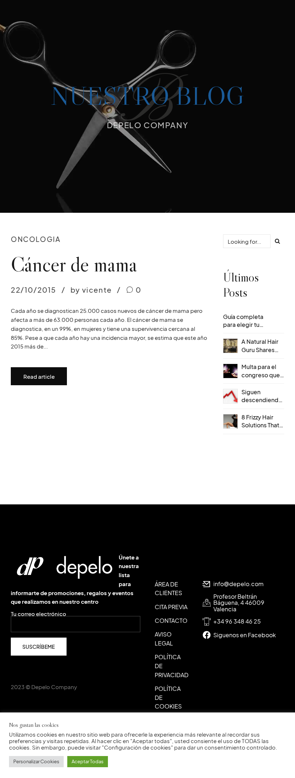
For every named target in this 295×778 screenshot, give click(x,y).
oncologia (35, 239)
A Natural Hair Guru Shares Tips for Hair (259, 349)
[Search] (277, 241)
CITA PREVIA (171, 607)
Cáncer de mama (74, 264)
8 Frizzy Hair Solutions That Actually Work (260, 425)
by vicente (91, 289)
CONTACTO (171, 620)
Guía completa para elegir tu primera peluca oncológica (244, 329)
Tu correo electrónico (38, 614)
